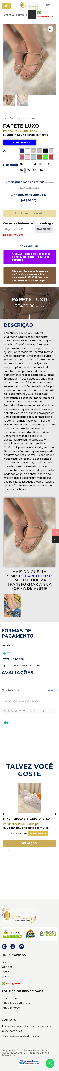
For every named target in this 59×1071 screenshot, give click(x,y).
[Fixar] (16, 711)
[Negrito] (4, 711)
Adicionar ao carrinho (29, 213)
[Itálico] (8, 711)
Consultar (44, 229)
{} (38, 711)
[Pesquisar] (32, 14)
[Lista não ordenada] (23, 711)
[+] (42, 711)
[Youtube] (21, 946)
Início (6, 118)
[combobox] (15, 14)
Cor (5, 151)
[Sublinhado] (12, 711)
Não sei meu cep (13, 235)
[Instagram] (12, 946)
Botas (14, 118)
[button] (50, 29)
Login (54, 690)
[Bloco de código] (31, 711)
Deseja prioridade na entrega (29, 184)
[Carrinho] (47, 5)
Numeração (11, 165)
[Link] (35, 711)
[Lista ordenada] (20, 711)
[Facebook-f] (4, 946)
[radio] (21, 151)
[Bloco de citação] (27, 711)
